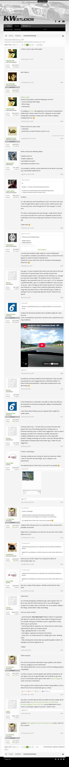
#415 (61, 564)
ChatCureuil (10, 61)
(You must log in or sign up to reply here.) (54, 747)
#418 (61, 694)
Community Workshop (17, 42)
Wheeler (31, 111)
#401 (61, 59)
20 (25, 45)
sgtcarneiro (10, 163)
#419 (61, 713)
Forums (16, 26)
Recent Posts (18, 29)
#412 (61, 446)
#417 (61, 650)
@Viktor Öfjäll (25, 97)
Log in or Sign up (43, 1)
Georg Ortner (10, 314)
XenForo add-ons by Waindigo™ (11, 763)
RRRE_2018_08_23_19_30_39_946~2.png (32, 490)
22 (30, 45)
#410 (61, 389)
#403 (61, 121)
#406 (61, 228)
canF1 (8, 711)
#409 (61, 373)
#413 (61, 502)
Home (9, 26)
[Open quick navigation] (63, 36)
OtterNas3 (9, 245)
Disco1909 (9, 463)
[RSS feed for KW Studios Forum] (63, 759)
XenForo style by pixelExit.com (19, 764)
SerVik (8, 608)
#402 (61, 82)
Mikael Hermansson (34, 42)
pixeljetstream (11, 138)
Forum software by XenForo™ (18, 762)
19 (22, 45)
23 (32, 45)
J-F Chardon (10, 519)
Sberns (8, 283)
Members (26, 26)
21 (27, 45)
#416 (61, 591)
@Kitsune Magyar (55, 678)
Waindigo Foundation (28, 763)
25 (37, 45)
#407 (61, 266)
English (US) (8, 759)
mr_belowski (10, 84)
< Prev (13, 45)
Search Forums (9, 29)
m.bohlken (9, 554)
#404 (61, 138)
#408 (61, 297)
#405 (61, 174)
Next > (40, 45)
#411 (61, 417)
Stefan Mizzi (10, 191)
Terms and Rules (61, 762)
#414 (61, 537)
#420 (61, 733)
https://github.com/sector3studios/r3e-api (40, 723)
